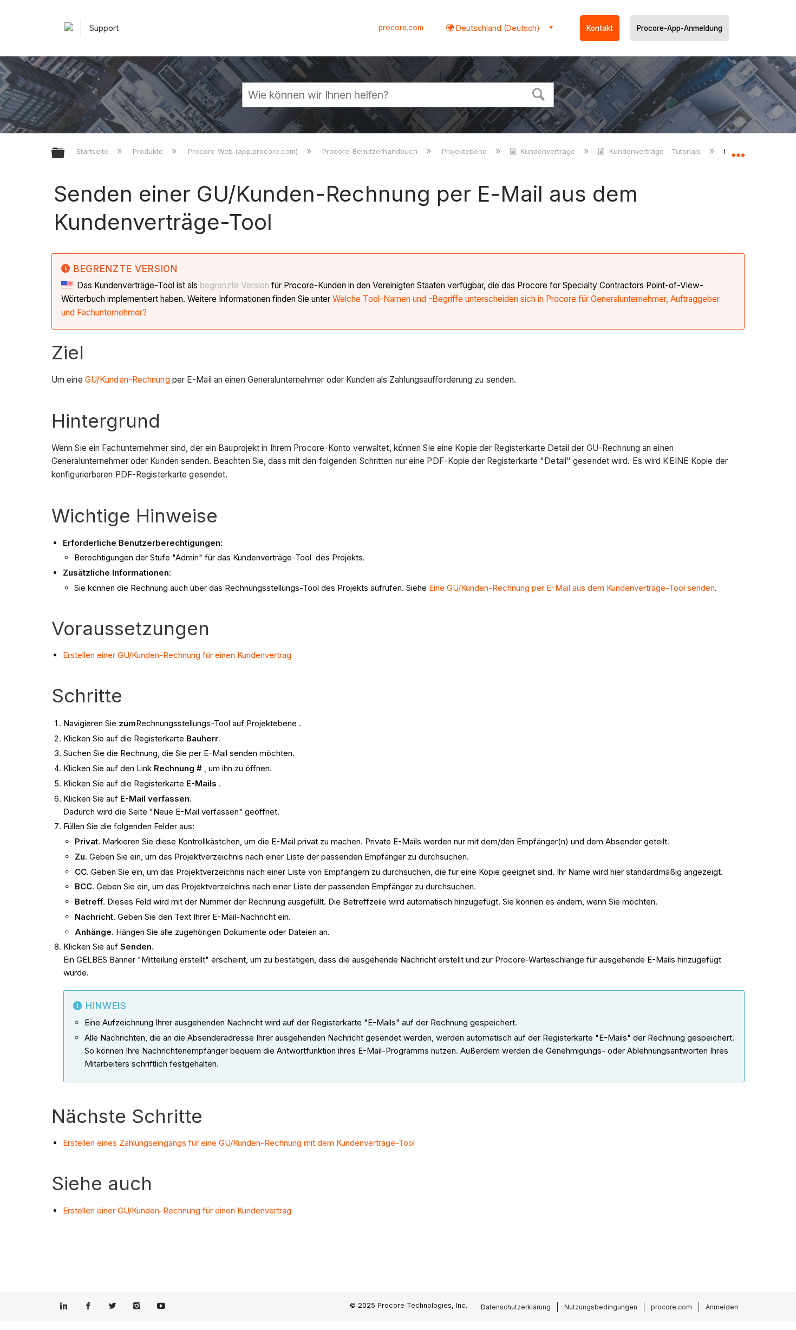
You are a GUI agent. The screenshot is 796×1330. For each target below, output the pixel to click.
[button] (539, 93)
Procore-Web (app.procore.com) (243, 151)
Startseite (93, 151)
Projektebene (465, 151)
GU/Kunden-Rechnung (127, 380)
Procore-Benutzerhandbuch (371, 151)
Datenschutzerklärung (516, 1307)
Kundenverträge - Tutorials (654, 151)
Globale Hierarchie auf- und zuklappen (65, 154)
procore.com (401, 27)
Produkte (149, 151)
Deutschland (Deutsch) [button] (497, 28)
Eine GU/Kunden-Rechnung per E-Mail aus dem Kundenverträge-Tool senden (572, 588)
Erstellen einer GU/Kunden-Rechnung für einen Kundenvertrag (177, 655)
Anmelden (722, 1307)
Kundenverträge (547, 151)
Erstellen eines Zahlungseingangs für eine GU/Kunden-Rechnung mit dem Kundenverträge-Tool (239, 1143)
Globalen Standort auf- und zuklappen (738, 150)
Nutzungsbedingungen (600, 1307)
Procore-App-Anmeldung (679, 28)
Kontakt (599, 28)
